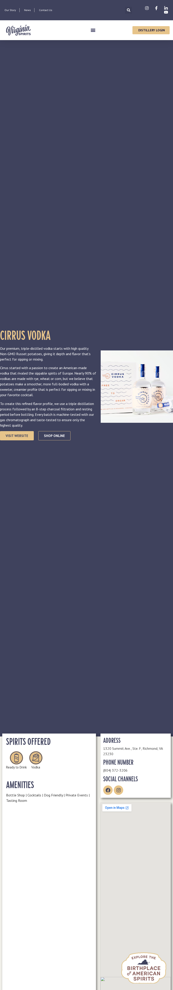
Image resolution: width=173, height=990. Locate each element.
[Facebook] (108, 790)
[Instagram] (118, 790)
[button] (128, 10)
